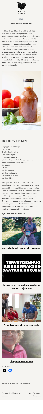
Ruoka (12, 384)
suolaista (26, 384)
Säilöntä (19, 384)
